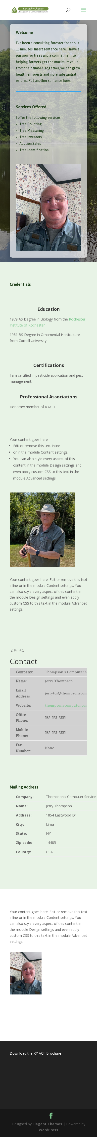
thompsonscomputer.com (67, 705)
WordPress (48, 1130)
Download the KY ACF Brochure (35, 1053)
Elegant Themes (47, 1124)
